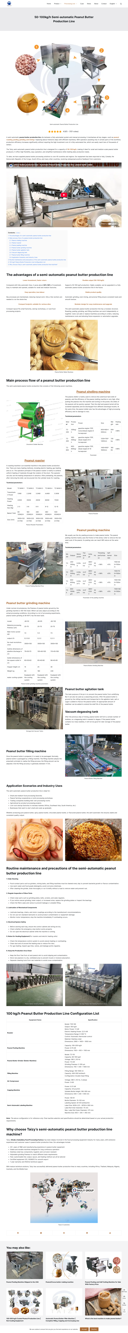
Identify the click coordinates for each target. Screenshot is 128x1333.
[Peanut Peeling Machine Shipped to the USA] (24, 1265)
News (89, 3)
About (96, 3)
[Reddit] (110, 1233)
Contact (104, 3)
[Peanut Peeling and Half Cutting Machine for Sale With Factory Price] (103, 1265)
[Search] (121, 3)
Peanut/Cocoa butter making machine (59, 1282)
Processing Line (69, 3)
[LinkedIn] (87, 1233)
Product (56, 3)
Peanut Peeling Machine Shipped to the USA (22, 1282)
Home (49, 3)
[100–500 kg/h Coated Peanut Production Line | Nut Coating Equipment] (24, 1302)
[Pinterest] (64, 1233)
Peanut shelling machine (93, 391)
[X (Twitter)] (41, 1233)
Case (82, 3)
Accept (84, 1329)
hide (18, 233)
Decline (94, 1329)
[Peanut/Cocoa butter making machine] (64, 1265)
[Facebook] (18, 1233)
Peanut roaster (35, 460)
